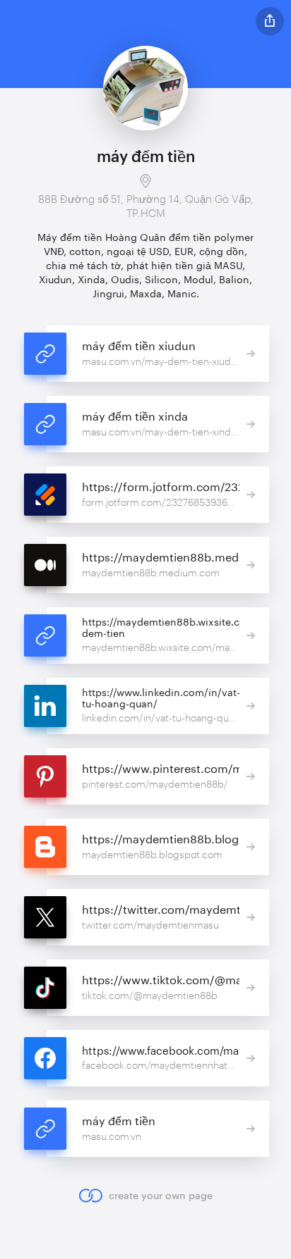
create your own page (160, 1195)
